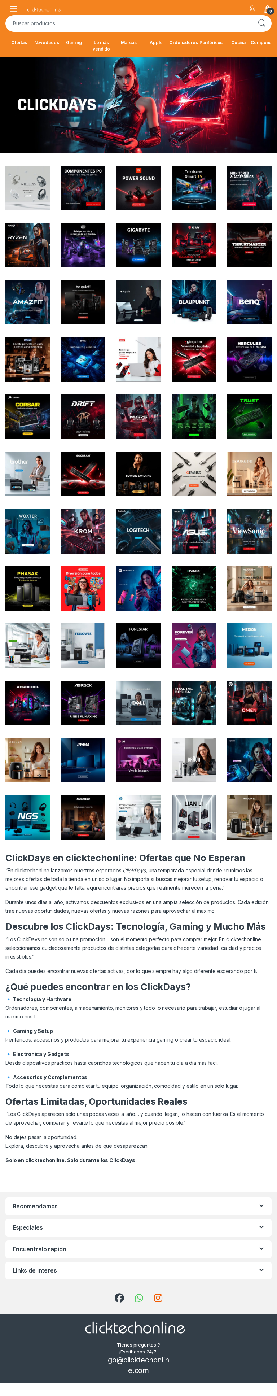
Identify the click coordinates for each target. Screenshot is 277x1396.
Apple (156, 42)
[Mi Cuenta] (252, 8)
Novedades (46, 42)
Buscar (261, 23)
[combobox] (128, 23)
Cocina (238, 42)
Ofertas (19, 42)
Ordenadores (183, 42)
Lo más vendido (101, 46)
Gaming (74, 42)
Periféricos (211, 42)
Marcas (128, 42)
